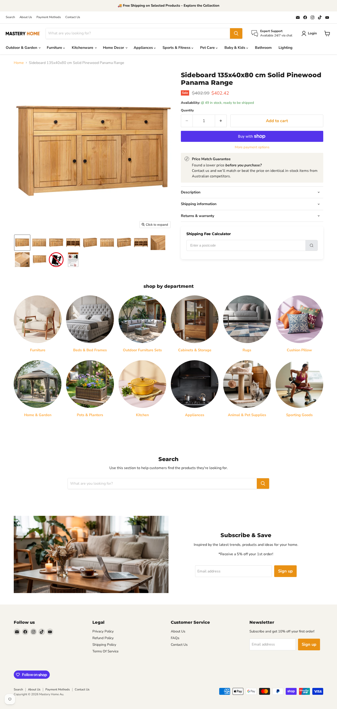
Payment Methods (48, 17)
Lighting (286, 47)
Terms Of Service (105, 651)
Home (19, 63)
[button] (22, 242)
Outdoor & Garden (22, 47)
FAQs (175, 638)
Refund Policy (103, 638)
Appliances (144, 47)
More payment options (252, 147)
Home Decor (114, 47)
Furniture (55, 47)
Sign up (285, 571)
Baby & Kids (235, 47)
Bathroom (263, 47)
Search (10, 17)
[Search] (236, 33)
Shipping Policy (104, 644)
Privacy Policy (103, 631)
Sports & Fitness (177, 47)
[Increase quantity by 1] (221, 121)
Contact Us (72, 17)
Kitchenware (83, 47)
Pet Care (208, 47)
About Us (25, 17)
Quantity (187, 110)
